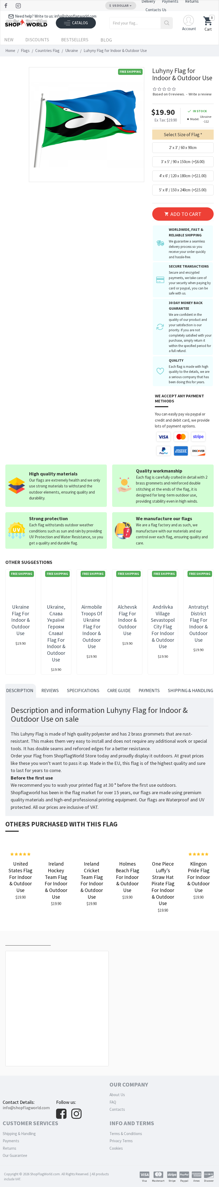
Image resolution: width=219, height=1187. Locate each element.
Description (19, 690)
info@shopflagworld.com (26, 1107)
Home (10, 50)
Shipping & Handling (190, 690)
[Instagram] (19, 5)
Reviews (50, 690)
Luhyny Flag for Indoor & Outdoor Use (58, 1054)
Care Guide (119, 690)
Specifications (83, 690)
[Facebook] (6, 5)
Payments (149, 690)
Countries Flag (47, 50)
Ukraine (71, 50)
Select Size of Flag (182, 135)
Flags (25, 50)
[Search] (167, 23)
